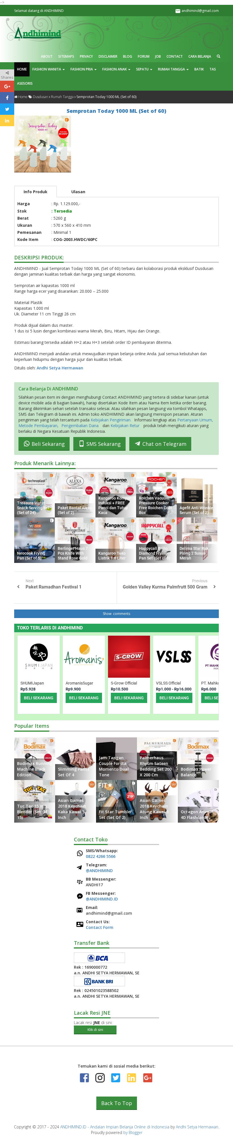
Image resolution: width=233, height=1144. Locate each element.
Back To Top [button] (116, 1103)
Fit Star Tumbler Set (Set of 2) (115, 814)
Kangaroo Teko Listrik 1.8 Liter (112, 555)
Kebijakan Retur (125, 425)
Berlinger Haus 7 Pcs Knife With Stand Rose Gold (73, 553)
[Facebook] (84, 1078)
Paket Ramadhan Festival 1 (54, 587)
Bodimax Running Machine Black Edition (34, 769)
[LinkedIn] (132, 1078)
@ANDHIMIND (99, 870)
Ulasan (78, 191)
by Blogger (132, 1132)
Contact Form (99, 927)
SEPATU (142, 69)
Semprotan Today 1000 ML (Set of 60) (116, 110)
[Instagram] (100, 1077)
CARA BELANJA (199, 56)
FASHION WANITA (47, 69)
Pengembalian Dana (80, 425)
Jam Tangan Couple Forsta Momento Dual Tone (114, 766)
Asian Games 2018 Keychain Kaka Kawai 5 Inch (72, 809)
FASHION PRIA (82, 69)
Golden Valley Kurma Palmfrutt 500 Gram (165, 587)
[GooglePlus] (147, 1077)
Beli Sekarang (47, 443)
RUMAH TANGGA (172, 69)
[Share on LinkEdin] (7, 120)
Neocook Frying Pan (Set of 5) (31, 555)
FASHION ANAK (115, 69)
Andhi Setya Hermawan (60, 368)
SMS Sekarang (103, 443)
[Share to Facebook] (7, 97)
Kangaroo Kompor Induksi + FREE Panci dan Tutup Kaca (114, 505)
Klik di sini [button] (95, 1029)
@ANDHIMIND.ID (102, 899)
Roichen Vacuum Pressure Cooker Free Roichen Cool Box (155, 505)
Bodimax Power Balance (196, 771)
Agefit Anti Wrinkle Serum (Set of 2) (196, 510)
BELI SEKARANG (38, 698)
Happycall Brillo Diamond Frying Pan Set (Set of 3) (154, 553)
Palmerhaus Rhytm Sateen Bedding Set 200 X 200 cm (156, 766)
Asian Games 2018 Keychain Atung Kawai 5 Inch (154, 809)
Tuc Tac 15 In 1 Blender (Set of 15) (32, 811)
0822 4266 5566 (100, 856)
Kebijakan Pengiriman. (111, 420)
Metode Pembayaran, (38, 425)
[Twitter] (116, 1078)
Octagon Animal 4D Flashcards (197, 814)
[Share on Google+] (7, 86)
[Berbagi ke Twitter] (7, 109)
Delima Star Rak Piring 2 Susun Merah (194, 553)
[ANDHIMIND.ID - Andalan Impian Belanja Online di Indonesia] (37, 32)
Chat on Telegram (163, 443)
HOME (22, 69)
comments (121, 613)
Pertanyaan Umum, (195, 420)
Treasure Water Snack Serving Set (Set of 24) (33, 508)
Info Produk (35, 191)
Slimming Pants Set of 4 (73, 771)
